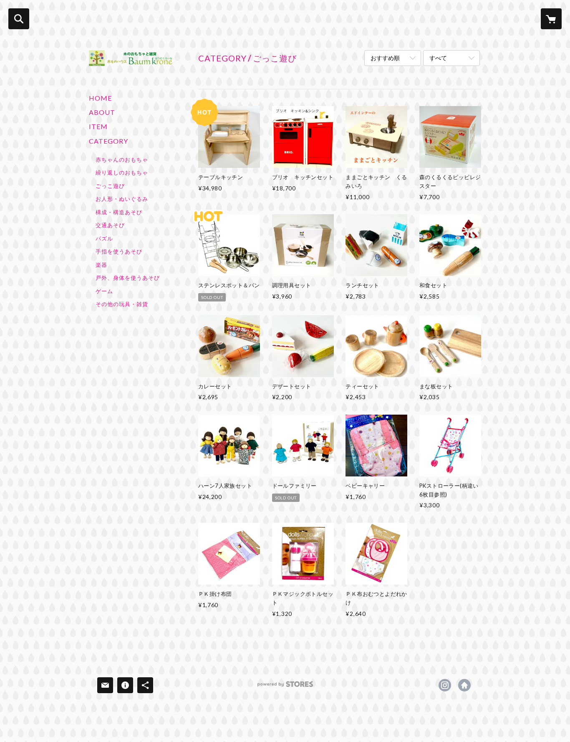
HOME (100, 98)
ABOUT (102, 112)
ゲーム (104, 291)
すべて (438, 57)
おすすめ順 (385, 57)
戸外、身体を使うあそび (128, 277)
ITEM (98, 126)
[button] (130, 224)
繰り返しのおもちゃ (122, 172)
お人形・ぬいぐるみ (122, 198)
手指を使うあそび (119, 251)
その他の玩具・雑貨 (122, 304)
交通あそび (110, 225)
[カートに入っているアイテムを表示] (551, 18)
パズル (104, 238)
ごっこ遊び (110, 185)
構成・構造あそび (119, 212)
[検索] (18, 18)
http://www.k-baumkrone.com (464, 685)
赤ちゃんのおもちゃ (122, 159)
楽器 (101, 264)
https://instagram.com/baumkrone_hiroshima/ (445, 685)
